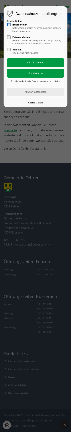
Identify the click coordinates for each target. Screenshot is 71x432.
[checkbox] (9, 24)
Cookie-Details (15, 21)
